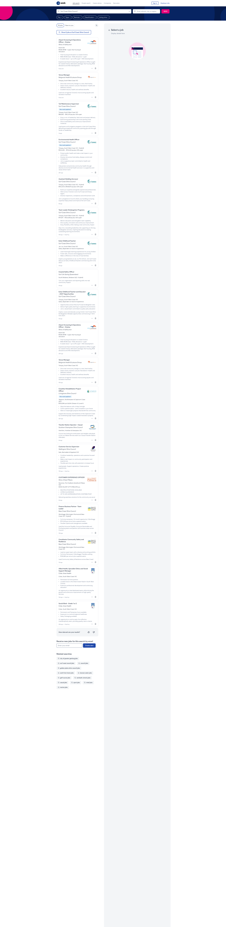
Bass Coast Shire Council (67, 511)
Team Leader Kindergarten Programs (71, 210)
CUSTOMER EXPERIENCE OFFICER (72, 477)
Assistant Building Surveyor (68, 179)
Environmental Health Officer (69, 139)
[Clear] (129, 11)
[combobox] (93, 11)
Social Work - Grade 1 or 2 (68, 603)
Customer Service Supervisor (69, 446)
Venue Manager (64, 75)
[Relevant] (89, 632)
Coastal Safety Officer (66, 272)
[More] (92, 68)
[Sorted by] (96, 25)
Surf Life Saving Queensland (68, 274)
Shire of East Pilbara (65, 480)
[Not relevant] (94, 632)
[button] (96, 25)
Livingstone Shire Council (67, 393)
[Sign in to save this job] (95, 68)
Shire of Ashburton (65, 44)
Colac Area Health (65, 573)
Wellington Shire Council (67, 449)
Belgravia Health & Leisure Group (70, 77)
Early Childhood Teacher (67, 241)
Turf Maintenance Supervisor (69, 104)
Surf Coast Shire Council (67, 106)
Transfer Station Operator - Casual (70, 425)
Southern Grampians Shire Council (71, 427)
